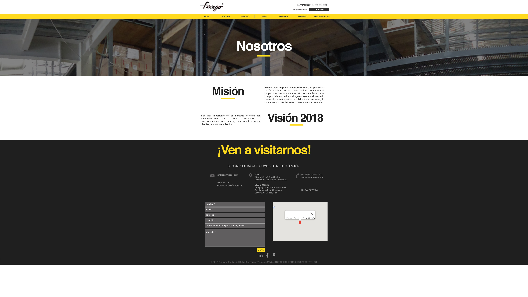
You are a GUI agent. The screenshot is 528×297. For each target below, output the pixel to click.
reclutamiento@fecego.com (230, 185)
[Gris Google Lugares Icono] (274, 255)
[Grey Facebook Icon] (267, 255)
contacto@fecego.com (227, 175)
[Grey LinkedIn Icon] (260, 255)
